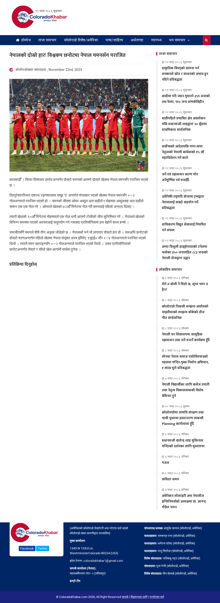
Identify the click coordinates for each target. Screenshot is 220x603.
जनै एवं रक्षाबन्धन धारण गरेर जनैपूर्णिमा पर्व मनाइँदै (180, 177)
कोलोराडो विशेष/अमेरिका (81, 40)
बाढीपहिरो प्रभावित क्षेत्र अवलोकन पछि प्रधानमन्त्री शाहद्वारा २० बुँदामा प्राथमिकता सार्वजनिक (184, 124)
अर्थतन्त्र (137, 40)
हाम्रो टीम (75, 581)
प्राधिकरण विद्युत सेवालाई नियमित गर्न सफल (184, 227)
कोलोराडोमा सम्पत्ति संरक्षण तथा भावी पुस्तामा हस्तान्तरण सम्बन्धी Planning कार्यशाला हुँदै (183, 418)
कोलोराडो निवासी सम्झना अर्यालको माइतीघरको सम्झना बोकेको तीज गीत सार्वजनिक (185, 312)
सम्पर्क (125, 597)
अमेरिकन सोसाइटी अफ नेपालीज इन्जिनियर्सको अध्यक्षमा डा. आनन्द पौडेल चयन (184, 501)
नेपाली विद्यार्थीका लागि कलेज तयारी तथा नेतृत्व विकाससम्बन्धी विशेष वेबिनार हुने (186, 390)
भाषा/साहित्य (114, 40)
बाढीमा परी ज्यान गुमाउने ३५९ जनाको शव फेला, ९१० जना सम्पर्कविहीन (186, 99)
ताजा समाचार (47, 40)
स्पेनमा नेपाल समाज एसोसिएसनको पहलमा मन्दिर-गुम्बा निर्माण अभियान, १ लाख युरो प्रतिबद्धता (185, 362)
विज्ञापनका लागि (139, 597)
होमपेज (25, 40)
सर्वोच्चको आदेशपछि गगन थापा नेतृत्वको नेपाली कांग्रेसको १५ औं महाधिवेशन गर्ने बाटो (183, 152)
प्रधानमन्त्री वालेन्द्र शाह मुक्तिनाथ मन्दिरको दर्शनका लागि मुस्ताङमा (183, 443)
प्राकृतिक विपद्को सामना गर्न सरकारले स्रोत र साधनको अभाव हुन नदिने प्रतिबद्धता (185, 74)
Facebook (27, 548)
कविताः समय (170, 479)
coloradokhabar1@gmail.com (103, 561)
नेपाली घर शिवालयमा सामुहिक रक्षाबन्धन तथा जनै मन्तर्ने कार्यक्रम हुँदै (186, 337)
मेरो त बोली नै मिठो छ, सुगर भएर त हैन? (185, 287)
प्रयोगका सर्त (157, 597)
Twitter (42, 548)
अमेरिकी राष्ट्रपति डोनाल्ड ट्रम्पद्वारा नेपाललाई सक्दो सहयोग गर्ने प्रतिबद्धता (183, 202)
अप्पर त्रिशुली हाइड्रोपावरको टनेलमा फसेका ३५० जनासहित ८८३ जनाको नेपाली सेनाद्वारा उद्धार (185, 252)
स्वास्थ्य (156, 40)
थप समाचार (177, 40)
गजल (165, 463)
